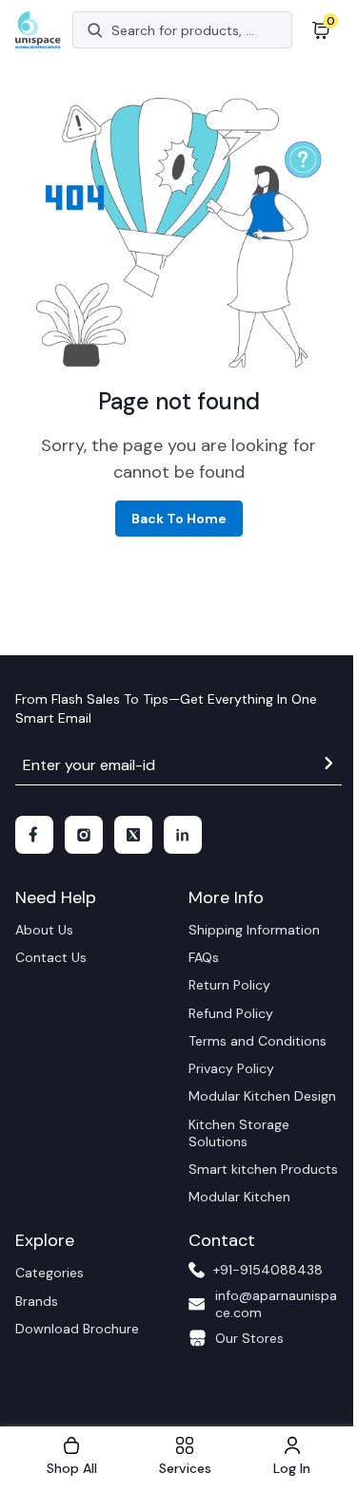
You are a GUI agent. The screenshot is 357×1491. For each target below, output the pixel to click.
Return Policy (229, 984)
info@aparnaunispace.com (276, 1304)
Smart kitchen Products (263, 1169)
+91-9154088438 (268, 1269)
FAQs (203, 957)
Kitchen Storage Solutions (238, 1133)
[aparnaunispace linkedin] (183, 835)
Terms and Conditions (257, 1040)
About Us (44, 929)
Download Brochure (77, 1328)
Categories (49, 1272)
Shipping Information (254, 929)
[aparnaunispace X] (133, 835)
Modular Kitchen (239, 1196)
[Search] (95, 30)
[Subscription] (328, 766)
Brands (36, 1301)
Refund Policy (230, 1013)
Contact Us (51, 957)
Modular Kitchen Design (262, 1095)
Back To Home (179, 518)
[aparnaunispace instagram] (84, 835)
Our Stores (249, 1338)
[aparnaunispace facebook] (34, 835)
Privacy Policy (231, 1068)
